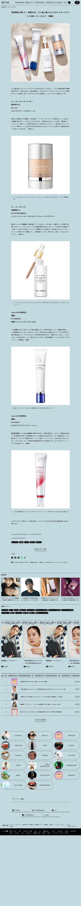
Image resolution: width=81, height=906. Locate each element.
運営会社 (46, 824)
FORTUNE (39, 2)
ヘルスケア (19, 613)
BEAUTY (29, 2)
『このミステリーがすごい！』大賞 (60, 833)
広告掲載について (38, 824)
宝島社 (11, 826)
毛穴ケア (38, 542)
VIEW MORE (40, 720)
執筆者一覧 (25, 824)
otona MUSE (73, 831)
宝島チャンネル (12, 831)
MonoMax (17, 833)
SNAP (59, 2)
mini (40, 831)
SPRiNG (66, 831)
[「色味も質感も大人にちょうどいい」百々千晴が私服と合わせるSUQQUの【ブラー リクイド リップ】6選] (34, 641)
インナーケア (30, 610)
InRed (20, 831)
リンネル (53, 831)
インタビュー (5, 613)
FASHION (19, 2)
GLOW (10, 833)
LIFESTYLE (50, 2)
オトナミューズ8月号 (54, 610)
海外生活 (25, 613)
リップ (11, 610)
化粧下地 (32, 542)
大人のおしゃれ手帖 (27, 831)
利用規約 (31, 824)
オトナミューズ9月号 (67, 610)
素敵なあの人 (46, 831)
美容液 (21, 542)
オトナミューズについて (15, 824)
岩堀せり (32, 613)
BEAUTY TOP (41, 549)
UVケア (26, 542)
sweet (35, 831)
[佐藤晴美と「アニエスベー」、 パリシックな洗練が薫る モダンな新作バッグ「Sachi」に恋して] (11, 641)
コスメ (16, 610)
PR (2, 666)
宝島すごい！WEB (46, 833)
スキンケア (15, 542)
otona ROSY (59, 831)
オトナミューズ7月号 (41, 610)
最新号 (51, 824)
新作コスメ (23, 610)
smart (22, 833)
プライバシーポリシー (60, 824)
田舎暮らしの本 (36, 833)
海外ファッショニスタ (42, 613)
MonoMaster (28, 833)
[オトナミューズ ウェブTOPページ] (5, 825)
